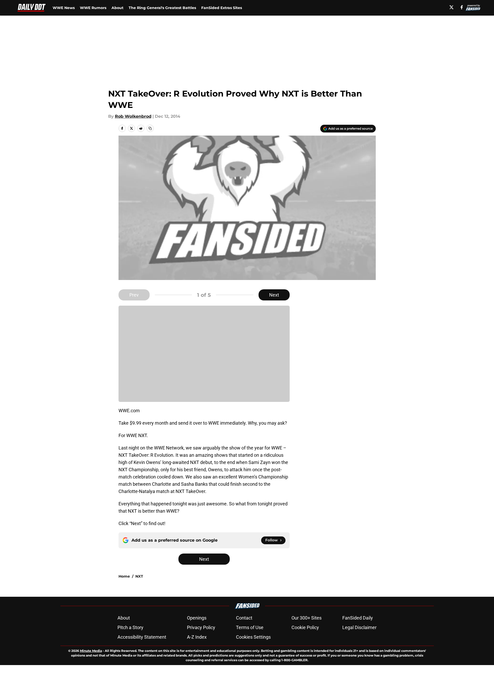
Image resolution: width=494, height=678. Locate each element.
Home (124, 576)
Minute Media (91, 651)
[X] (451, 7)
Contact (244, 618)
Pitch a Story (130, 627)
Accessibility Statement (141, 637)
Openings (196, 618)
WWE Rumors (93, 7)
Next (274, 295)
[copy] (150, 128)
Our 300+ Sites (306, 618)
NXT (139, 576)
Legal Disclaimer (359, 627)
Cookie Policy (305, 627)
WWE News (64, 7)
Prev (134, 295)
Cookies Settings (253, 637)
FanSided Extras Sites (221, 7)
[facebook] (462, 7)
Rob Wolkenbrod (133, 116)
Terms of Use (249, 627)
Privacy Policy (201, 627)
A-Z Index (197, 637)
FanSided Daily (357, 618)
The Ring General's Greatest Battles (162, 7)
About (117, 7)
